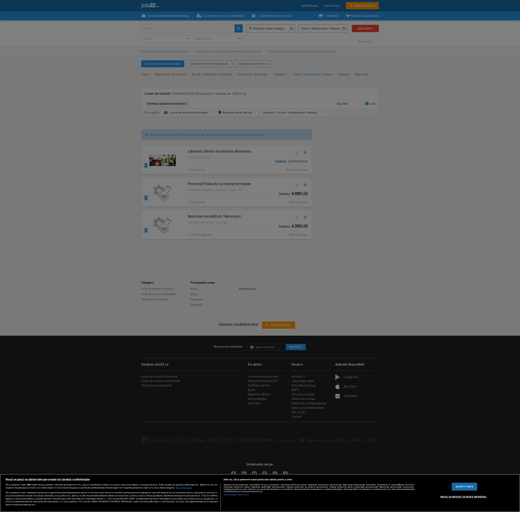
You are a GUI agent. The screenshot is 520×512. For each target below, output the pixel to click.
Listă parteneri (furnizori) (236, 495)
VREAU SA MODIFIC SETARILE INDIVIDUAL (463, 496)
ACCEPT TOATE (464, 486)
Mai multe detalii (184, 488)
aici (105, 498)
